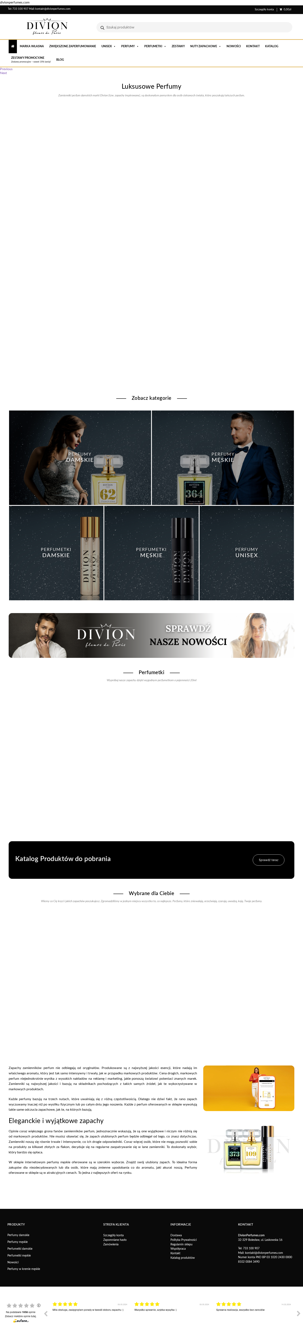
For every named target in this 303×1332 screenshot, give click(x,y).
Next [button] (299, 1313)
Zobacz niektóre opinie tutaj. (20, 1316)
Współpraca (178, 1248)
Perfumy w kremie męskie (23, 1269)
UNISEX (106, 46)
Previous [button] (45, 1313)
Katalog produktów (182, 1257)
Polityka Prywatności (183, 1240)
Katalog (271, 46)
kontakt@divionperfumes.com (52, 9)
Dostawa (176, 1235)
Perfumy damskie (18, 1235)
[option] (90, 1316)
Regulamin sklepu (181, 1244)
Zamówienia (111, 1244)
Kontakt (253, 46)
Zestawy (178, 46)
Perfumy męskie (17, 1242)
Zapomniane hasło (115, 1240)
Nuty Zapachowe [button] (203, 46)
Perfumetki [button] (153, 46)
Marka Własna (32, 46)
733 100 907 (20, 9)
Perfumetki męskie (19, 1255)
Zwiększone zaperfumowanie (72, 46)
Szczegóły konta (264, 9)
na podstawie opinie (20, 1312)
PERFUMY (128, 46)
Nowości (234, 46)
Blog (60, 59)
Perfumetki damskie (19, 1248)
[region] (151, 71)
